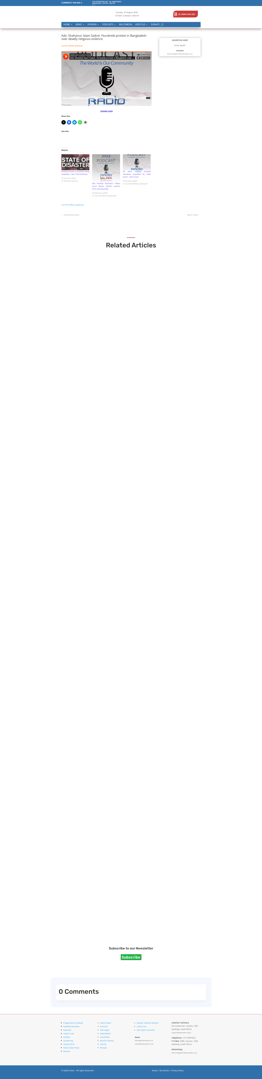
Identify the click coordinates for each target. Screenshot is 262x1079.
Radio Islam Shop (71, 1047)
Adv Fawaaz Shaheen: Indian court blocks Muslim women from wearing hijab (106, 186)
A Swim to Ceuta (80, 925)
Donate (155, 24)
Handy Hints (69, 1044)
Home (66, 24)
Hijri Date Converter (146, 1030)
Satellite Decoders (71, 1026)
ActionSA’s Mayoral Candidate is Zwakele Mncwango (108, 464)
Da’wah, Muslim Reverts (148, 1023)
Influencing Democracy (85, 811)
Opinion (91, 24)
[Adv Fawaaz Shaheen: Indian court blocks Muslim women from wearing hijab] (106, 168)
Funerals (104, 1026)
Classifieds (105, 1037)
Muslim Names (107, 1040)
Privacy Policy (177, 1070)
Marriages (104, 1030)
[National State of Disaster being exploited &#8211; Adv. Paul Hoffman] (75, 162)
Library (103, 1044)
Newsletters (105, 1033)
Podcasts (107, 24)
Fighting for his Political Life (89, 578)
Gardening (68, 1040)
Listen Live (141, 1026)
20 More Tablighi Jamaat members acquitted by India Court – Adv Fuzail (137, 174)
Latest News (105, 1023)
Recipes (103, 1047)
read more (73, 356)
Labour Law (68, 1033)
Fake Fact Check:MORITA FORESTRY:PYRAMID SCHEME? (111, 351)
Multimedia (125, 24)
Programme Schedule (73, 1023)
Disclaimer (164, 1070)
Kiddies (66, 1037)
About (154, 1070)
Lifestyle (140, 24)
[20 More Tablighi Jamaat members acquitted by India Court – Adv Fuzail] (137, 162)
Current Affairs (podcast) (72, 46)
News (79, 24)
